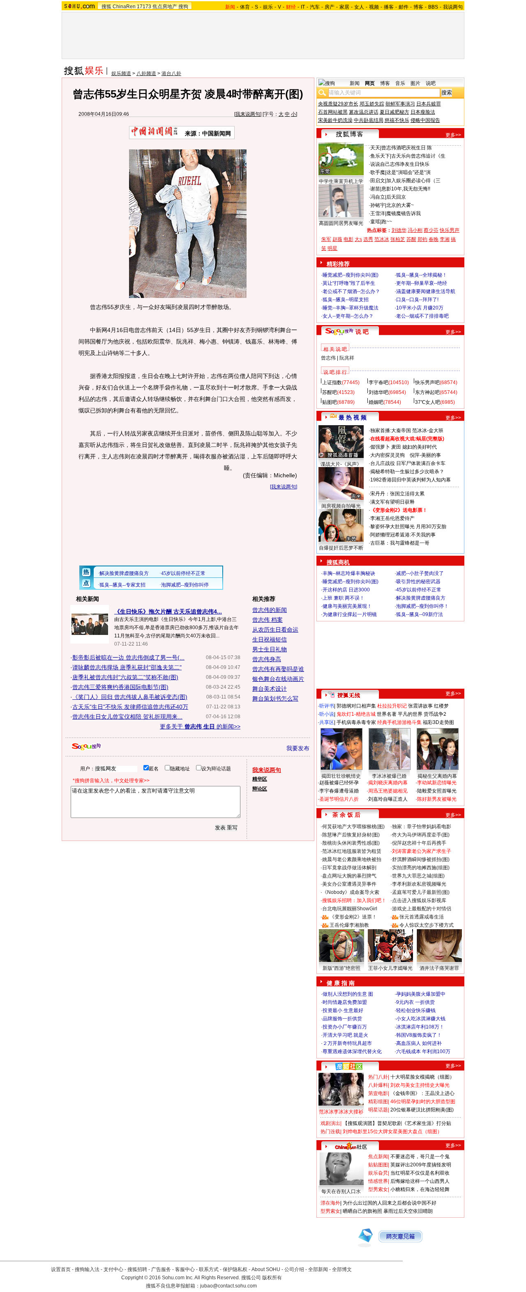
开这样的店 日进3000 (346, 590)
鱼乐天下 (380, 156)
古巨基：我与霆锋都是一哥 (399, 543)
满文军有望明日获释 (392, 502)
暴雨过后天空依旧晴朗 (408, 1211)
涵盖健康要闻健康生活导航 (425, 291)
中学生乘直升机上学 (341, 181)
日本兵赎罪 (428, 104)
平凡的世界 (410, 714)
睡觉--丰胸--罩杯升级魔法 (350, 308)
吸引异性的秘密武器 (418, 581)
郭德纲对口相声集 (356, 706)
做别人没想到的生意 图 (348, 994)
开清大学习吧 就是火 (345, 1035)
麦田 (396, 447)
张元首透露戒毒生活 (421, 917)
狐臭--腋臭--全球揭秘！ (421, 275)
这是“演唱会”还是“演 (408, 172)
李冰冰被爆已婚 (389, 776)
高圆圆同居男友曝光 (341, 223)
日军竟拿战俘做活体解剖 (349, 867)
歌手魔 (377, 172)
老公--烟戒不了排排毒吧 (422, 316)
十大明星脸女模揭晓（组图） (422, 1077)
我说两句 (453, 7)
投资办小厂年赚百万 (345, 1027)
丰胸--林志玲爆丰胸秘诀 (349, 573)
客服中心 (185, 1269)
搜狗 (183, 6)
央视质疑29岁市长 (338, 104)
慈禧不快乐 (397, 120)
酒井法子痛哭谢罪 (439, 968)
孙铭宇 (377, 205)
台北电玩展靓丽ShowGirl (349, 909)
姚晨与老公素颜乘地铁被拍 (351, 859)
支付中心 (113, 1269)
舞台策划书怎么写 (275, 698)
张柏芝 (397, 239)
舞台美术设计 (269, 688)
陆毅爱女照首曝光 (437, 791)
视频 (374, 7)
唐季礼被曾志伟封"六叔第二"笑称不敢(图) (125, 677)
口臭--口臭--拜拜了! (417, 299)
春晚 (433, 239)
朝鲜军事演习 (400, 104)
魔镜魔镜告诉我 (403, 213)
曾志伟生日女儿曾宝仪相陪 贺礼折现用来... (127, 716)
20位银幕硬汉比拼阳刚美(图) (422, 1110)
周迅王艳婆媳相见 (388, 791)
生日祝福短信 (269, 639)
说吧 (431, 83)
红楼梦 (441, 706)
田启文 (377, 180)
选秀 (368, 239)
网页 (370, 83)
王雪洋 (377, 213)
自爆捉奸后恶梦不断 (341, 548)
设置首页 (61, 1269)
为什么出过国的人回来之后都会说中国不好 (389, 1203)
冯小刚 (415, 230)
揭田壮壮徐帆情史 (341, 776)
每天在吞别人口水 (341, 1191)
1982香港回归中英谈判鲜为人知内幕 (410, 480)
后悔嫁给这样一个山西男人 (420, 1181)
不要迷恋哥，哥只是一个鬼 (420, 1156)
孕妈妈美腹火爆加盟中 (420, 994)
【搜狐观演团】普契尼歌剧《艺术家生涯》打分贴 (397, 1123)
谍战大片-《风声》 (341, 464)
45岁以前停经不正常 (418, 590)
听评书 (326, 706)
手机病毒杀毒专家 (356, 722)
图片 (415, 83)
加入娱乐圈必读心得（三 (413, 180)
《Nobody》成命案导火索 (350, 892)
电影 (348, 239)
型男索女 (378, 1189)
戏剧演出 (330, 1123)
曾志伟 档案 (267, 619)
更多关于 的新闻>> (200, 726)
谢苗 (375, 189)
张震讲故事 (420, 706)
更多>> (453, 135)
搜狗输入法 (87, 1269)
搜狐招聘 (137, 1269)
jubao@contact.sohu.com (228, 1286)
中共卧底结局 (368, 120)
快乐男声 (449, 230)
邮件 (403, 7)
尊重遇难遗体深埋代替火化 (352, 1051)
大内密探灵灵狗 (387, 455)
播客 (389, 7)
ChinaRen (124, 6)
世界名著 (387, 714)
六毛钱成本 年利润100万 (423, 1051)
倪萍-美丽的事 (425, 455)
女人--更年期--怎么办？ (348, 316)
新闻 (355, 83)
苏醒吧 (329, 392)
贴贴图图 (378, 1165)
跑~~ (386, 221)
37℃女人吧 (427, 402)
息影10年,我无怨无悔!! (405, 189)
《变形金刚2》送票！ (353, 917)
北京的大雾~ (400, 205)
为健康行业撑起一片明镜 (350, 614)
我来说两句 (247, 114)
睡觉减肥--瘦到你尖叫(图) (350, 275)
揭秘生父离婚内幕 (437, 776)
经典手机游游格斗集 (399, 722)
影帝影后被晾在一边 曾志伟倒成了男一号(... (128, 657)
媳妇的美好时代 (419, 447)
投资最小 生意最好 (343, 1010)
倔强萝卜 (380, 447)
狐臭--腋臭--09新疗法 (419, 614)
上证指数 (332, 382)
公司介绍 (294, 1269)
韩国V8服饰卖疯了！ (419, 1035)
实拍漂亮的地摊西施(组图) (421, 867)
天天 (375, 148)
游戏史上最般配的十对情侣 (421, 909)
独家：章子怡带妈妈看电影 (421, 826)
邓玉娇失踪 (372, 104)
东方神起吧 (427, 392)
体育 (245, 7)
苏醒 (411, 239)
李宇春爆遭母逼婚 (339, 791)
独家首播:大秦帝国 (390, 430)
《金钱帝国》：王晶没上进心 (422, 1093)
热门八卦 (378, 1077)
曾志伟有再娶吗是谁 (278, 669)
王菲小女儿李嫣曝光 (390, 968)
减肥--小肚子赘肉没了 (420, 573)
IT (303, 7)
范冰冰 (381, 239)
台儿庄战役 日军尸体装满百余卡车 (407, 463)
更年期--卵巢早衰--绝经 (421, 283)
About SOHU (265, 1269)
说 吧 (362, 331)
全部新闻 (318, 1269)
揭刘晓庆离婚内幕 (388, 783)
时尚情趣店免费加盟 (345, 1002)
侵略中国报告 (425, 120)
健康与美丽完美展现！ (347, 606)
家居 (344, 7)
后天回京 (396, 197)
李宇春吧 (378, 382)
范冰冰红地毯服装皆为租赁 (351, 851)
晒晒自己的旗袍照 (362, 1211)
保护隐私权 (235, 1269)
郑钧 (422, 239)
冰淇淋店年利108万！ (420, 1027)
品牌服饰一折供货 (342, 1019)
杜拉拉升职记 (392, 706)
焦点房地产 (164, 6)
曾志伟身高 (266, 659)
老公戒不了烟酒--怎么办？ (351, 291)
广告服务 (161, 1269)
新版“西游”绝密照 (341, 968)
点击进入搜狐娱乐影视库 (419, 900)
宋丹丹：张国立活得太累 (397, 494)
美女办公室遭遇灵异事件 (349, 884)
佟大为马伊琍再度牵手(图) (421, 835)
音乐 (400, 83)
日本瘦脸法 (423, 112)
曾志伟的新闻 (269, 610)
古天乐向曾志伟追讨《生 (418, 156)
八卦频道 (146, 73)
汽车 (315, 7)
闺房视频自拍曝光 (341, 506)
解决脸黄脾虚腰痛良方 (420, 598)
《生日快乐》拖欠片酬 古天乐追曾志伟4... (168, 611)
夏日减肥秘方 (394, 112)
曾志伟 (328, 358)
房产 (330, 7)
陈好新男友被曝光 (437, 799)
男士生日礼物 (269, 649)
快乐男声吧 (427, 382)
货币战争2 (435, 714)
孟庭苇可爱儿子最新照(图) (421, 892)
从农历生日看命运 (275, 629)
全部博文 (342, 1269)
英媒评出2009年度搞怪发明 (420, 1165)
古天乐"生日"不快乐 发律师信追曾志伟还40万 (130, 706)
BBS (433, 7)
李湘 (445, 239)
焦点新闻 (378, 1156)
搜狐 (106, 6)
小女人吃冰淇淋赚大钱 (420, 1019)
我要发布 (297, 748)
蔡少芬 (431, 230)
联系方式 (209, 1269)
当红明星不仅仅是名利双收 (420, 1173)
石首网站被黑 (333, 112)
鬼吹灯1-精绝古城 (356, 714)
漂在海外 (330, 1203)
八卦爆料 (378, 1085)
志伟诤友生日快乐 (409, 164)
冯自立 (377, 197)
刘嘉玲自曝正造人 (388, 799)
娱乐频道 (121, 73)
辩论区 (259, 789)
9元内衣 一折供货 (415, 1002)
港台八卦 (171, 73)
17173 (144, 6)
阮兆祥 (346, 358)
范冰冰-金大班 (427, 430)
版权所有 (272, 1278)
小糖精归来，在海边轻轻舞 (420, 1189)
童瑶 (375, 221)
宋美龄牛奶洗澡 (335, 120)
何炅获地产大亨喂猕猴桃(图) (353, 826)
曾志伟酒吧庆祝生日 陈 (406, 148)
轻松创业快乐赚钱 (416, 1010)
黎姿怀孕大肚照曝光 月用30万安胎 (408, 526)
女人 (359, 7)
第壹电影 (378, 1093)
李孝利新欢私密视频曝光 (419, 884)
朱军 (326, 239)
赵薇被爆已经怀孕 (339, 783)
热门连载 (330, 1131)
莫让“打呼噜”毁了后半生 (349, 283)
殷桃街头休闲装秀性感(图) (351, 843)
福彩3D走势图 (438, 722)
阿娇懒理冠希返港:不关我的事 (403, 535)
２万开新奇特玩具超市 (347, 1043)
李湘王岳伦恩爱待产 (392, 518)
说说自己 (380, 164)
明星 (332, 248)
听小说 (326, 714)
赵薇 (337, 239)
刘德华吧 (378, 392)
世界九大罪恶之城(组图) (418, 876)
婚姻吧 (376, 402)
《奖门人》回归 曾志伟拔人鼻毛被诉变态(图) (129, 697)
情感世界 (378, 1181)
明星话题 (378, 1110)
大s (358, 239)
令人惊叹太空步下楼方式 (426, 925)
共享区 (326, 722)
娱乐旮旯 (378, 1173)
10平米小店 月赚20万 (419, 308)
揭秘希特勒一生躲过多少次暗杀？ (407, 471)
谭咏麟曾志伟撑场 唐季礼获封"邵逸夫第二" (127, 667)
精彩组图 (378, 1101)
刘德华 (399, 230)
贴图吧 (329, 402)
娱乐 (268, 7)
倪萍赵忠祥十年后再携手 (419, 843)
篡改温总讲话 (363, 112)
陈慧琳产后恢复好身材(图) (351, 835)
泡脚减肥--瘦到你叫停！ (422, 606)
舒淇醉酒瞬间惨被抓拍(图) (421, 859)
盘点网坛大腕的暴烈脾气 (349, 876)
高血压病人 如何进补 (419, 1043)
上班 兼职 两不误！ (344, 598)
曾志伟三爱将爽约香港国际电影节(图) (120, 687)
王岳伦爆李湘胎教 (349, 925)
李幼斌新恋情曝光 (437, 783)
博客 (418, 7)
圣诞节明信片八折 (339, 799)
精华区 (259, 779)
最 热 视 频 (353, 417)
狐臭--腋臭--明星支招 (346, 299)
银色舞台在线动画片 (278, 679)
